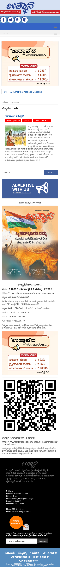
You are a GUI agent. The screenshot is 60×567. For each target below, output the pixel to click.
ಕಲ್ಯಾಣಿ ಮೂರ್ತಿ (45, 121)
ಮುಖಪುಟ (10, 552)
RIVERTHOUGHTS (19, 566)
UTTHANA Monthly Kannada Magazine (23, 92)
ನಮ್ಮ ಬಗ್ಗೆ (22, 552)
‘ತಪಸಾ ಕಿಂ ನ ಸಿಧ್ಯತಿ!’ (15, 116)
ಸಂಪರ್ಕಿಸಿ (34, 552)
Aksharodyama (41, 566)
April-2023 (16, 121)
